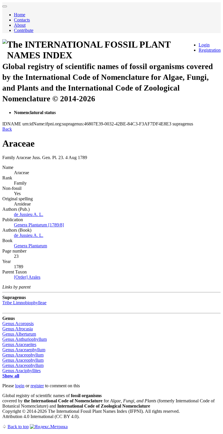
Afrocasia (17, 328)
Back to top (18, 426)
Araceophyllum (23, 354)
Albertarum (19, 334)
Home (19, 14)
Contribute (23, 30)
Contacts (22, 19)
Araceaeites (19, 344)
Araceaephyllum (23, 349)
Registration (210, 50)
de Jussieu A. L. (28, 214)
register (37, 385)
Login (204, 44)
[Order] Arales (27, 277)
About (20, 25)
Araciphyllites (21, 370)
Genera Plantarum (30, 245)
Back (7, 129)
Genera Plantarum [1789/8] (39, 224)
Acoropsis (18, 323)
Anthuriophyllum (24, 339)
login (19, 385)
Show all (10, 375)
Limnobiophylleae (24, 302)
